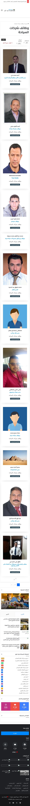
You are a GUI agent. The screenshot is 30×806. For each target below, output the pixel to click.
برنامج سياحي (9, 785)
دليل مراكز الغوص (24, 690)
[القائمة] (2, 10)
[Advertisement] (22, 9)
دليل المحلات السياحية (23, 688)
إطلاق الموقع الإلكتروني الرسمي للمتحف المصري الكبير (11, 619)
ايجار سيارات (25, 783)
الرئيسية (26, 23)
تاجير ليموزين (25, 788)
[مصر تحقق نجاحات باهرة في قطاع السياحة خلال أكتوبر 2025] (5, 772)
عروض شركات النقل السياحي (21, 658)
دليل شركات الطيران (23, 693)
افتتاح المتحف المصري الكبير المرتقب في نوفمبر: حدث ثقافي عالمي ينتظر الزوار (10, 646)
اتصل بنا (15, 733)
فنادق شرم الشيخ (25, 790)
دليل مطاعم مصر (24, 683)
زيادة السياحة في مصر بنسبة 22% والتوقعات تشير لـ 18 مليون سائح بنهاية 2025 (11, 633)
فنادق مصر (18, 790)
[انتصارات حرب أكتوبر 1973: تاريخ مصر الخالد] (24, 772)
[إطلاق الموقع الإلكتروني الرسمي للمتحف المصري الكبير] (24, 621)
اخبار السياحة (25, 681)
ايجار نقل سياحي (17, 785)
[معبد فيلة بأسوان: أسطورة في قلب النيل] (15, 772)
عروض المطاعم (24, 674)
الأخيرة (22, 614)
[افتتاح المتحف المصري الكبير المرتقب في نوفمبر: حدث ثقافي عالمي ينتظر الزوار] (24, 646)
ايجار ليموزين (19, 783)
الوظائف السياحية (20, 40)
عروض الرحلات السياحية (16, 788)
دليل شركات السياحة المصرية (21, 660)
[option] (15, 601)
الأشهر (7, 614)
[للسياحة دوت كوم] (9, 10)
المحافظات (26, 40)
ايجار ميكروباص (25, 785)
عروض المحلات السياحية (23, 669)
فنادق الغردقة (7, 788)
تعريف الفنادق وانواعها (22, 608)
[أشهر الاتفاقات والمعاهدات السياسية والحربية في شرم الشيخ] (24, 640)
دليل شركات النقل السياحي (22, 667)
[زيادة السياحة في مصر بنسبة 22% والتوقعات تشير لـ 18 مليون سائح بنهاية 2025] (24, 633)
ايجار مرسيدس (11, 783)
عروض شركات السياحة (23, 665)
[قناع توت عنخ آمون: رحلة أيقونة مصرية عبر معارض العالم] (24, 627)
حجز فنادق (25, 686)
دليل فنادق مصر (24, 663)
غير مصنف (25, 679)
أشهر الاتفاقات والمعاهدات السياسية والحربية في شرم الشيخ (11, 639)
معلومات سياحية (24, 672)
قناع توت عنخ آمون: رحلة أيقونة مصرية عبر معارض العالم (12, 626)
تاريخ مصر (26, 676)
